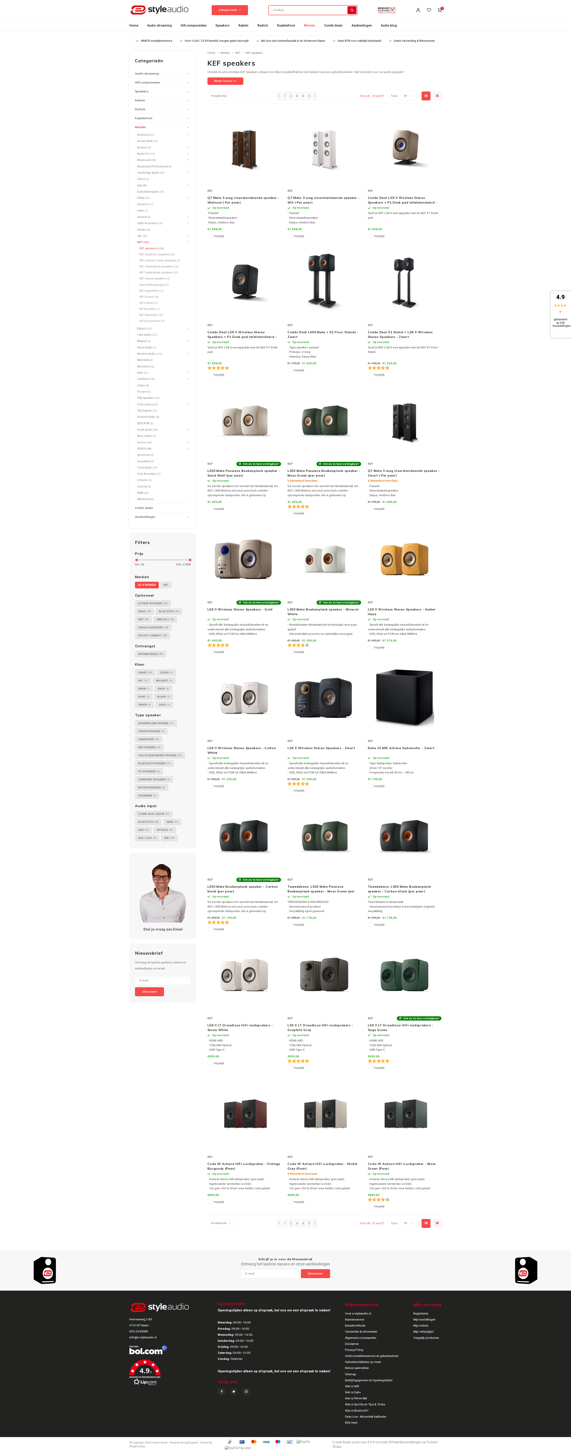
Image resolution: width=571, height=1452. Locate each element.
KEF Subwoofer (151, 315)
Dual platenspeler (150, 192)
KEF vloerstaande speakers (158, 267)
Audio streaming (159, 25)
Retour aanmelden (357, 1368)
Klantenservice (354, 1319)
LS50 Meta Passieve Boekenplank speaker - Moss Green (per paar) (324, 473)
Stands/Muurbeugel (154, 285)
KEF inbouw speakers (154, 279)
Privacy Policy (354, 1350)
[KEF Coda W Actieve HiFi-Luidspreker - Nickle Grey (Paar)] (324, 1113)
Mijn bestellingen (424, 1319)
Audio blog (389, 25)
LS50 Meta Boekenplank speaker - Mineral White (323, 611)
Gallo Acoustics (150, 223)
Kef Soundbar (149, 309)
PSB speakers (148, 398)
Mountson (145, 367)
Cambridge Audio (150, 173)
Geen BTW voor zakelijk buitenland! (359, 41)
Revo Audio (146, 436)
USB (143, 830)
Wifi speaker (149, 747)
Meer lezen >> (225, 81)
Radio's (262, 25)
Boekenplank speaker (156, 723)
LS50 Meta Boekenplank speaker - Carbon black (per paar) (242, 889)
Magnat (144, 341)
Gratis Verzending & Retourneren (414, 41)
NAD (142, 373)
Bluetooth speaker (154, 763)
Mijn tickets (420, 1325)
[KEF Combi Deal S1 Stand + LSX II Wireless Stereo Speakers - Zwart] (404, 282)
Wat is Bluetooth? (356, 1410)
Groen (144, 705)
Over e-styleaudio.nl (358, 1313)
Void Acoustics (149, 474)
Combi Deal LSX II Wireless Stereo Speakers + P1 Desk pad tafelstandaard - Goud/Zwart (402, 200)
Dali (142, 185)
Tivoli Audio (147, 468)
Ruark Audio (147, 430)
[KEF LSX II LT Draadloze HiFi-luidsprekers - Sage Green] (404, 975)
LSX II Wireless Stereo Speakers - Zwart (321, 748)
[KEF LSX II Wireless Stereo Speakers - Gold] (244, 559)
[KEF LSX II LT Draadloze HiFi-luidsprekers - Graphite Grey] (324, 975)
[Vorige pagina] (279, 96)
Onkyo (143, 385)
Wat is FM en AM (356, 1398)
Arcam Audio (147, 141)
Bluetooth (169, 611)
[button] (173, 1374)
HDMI (172, 822)
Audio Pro (146, 154)
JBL (142, 236)
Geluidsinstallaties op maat (363, 1362)
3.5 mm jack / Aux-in (153, 814)
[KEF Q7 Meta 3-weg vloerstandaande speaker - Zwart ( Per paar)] (404, 420)
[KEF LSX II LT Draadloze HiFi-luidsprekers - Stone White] (244, 975)
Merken (309, 25)
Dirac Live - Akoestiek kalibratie (365, 1417)
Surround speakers (154, 779)
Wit (143, 681)
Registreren (420, 1313)
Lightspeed (191, 1443)
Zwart (145, 673)
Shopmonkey (137, 1446)
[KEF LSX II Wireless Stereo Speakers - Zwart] (324, 698)
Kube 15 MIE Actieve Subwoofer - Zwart (401, 748)
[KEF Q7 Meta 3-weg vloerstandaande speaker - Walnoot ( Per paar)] (244, 147)
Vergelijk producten (426, 1338)
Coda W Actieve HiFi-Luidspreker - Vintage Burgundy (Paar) (243, 1166)
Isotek (143, 230)
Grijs (163, 689)
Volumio (144, 480)
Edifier (143, 198)
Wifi (143, 619)
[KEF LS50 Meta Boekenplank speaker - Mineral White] (324, 559)
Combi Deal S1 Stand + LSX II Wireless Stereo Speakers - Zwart (400, 334)
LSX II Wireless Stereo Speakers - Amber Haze (402, 611)
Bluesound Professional (154, 167)
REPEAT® (145, 423)
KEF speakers (151, 248)
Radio (144, 611)
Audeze (144, 148)
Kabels (243, 25)
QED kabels (147, 411)
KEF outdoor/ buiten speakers (159, 260)
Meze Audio (146, 348)
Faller (142, 211)
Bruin (144, 689)
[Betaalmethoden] (230, 1442)
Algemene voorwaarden (360, 1338)
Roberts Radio (148, 417)
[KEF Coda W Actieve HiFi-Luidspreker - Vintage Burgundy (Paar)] (244, 1113)
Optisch (165, 830)
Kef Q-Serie (148, 303)
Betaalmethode (355, 1325)
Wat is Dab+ (353, 1392)
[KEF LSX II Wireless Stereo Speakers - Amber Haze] (404, 559)
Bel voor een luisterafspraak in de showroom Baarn (293, 41)
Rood (143, 697)
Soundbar (147, 796)
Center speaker (151, 731)
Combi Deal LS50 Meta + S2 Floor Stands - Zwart (323, 334)
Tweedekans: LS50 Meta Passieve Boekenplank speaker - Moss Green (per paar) (321, 889)
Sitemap (350, 1374)
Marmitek (145, 360)
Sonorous (145, 455)
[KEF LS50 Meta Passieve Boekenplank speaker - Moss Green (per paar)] (324, 420)
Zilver (166, 673)
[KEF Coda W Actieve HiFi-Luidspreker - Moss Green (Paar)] (404, 1113)
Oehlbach (146, 379)
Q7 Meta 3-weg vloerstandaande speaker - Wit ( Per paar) (324, 200)
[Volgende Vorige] (314, 96)
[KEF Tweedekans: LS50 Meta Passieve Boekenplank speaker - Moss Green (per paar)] (324, 836)
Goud (164, 705)
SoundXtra (145, 461)
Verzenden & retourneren (361, 1331)
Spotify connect (152, 635)
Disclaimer (352, 1344)
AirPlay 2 (165, 619)
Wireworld (145, 499)
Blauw (163, 697)
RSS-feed (351, 1423)
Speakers (222, 25)
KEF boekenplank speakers (158, 273)
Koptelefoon (286, 25)
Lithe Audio (147, 335)
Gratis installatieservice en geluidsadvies (371, 1356)
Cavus (143, 179)
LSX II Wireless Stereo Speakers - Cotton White (241, 750)
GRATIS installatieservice (156, 41)
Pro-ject (144, 392)
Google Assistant (153, 627)
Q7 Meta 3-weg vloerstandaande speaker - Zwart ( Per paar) (404, 473)
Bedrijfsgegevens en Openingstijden (369, 1380)
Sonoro (144, 442)
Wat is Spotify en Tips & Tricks (365, 1404)
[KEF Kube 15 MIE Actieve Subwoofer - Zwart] (404, 698)
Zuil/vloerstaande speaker (160, 755)
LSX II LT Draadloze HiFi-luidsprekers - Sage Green (400, 1027)
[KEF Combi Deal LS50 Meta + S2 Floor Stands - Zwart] (324, 282)
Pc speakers (149, 771)
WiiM (143, 493)
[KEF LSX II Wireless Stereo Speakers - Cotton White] (244, 698)
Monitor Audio (149, 354)
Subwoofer (148, 739)
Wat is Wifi (352, 1386)
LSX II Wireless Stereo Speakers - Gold (240, 609)
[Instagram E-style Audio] (246, 1392)
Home (133, 25)
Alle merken (146, 585)
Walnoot (164, 681)
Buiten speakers (151, 788)
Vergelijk (218, 236)
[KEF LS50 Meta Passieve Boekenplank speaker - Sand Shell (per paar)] (244, 420)
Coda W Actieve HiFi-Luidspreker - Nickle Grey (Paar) (323, 1166)
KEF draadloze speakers (157, 254)
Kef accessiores (152, 321)
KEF (143, 242)
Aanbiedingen (362, 25)
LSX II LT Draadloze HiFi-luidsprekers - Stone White (240, 1027)
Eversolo (145, 204)
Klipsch (144, 329)
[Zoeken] (352, 10)
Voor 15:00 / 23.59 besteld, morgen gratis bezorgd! (217, 41)
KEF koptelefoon (151, 291)
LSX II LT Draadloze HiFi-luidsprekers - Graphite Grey (320, 1027)
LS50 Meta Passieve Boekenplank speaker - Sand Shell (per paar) (243, 473)
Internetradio (150, 654)
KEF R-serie (149, 297)
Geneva (144, 217)
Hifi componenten (194, 25)
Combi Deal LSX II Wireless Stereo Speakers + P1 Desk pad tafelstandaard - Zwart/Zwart (242, 334)
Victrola (144, 487)
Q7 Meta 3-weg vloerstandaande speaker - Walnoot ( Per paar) (243, 200)
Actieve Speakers (153, 603)
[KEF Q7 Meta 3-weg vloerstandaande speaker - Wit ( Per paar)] (324, 147)
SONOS (144, 449)
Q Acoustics (147, 404)
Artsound (145, 135)
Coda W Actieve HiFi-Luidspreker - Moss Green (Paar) (402, 1166)
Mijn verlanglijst (423, 1331)
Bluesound (146, 160)
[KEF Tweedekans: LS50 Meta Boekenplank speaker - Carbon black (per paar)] (404, 836)
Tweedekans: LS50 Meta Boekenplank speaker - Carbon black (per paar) (399, 889)
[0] (440, 10)
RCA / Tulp (147, 838)
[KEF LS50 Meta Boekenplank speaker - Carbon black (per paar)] (244, 836)
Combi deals (333, 25)
